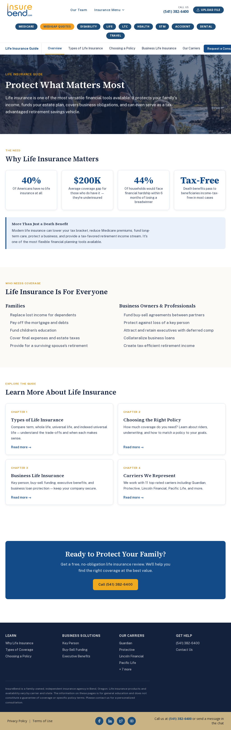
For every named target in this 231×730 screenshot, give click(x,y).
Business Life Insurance (159, 48)
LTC (125, 26)
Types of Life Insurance (85, 48)
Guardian (125, 643)
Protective (127, 649)
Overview (55, 48)
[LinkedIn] (110, 721)
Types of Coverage (19, 649)
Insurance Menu (107, 10)
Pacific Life (127, 663)
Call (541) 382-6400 (115, 584)
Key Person (70, 643)
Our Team (78, 10)
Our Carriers (191, 48)
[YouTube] (132, 721)
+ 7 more (125, 669)
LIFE (109, 26)
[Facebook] (99, 721)
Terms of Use (42, 721)
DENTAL (206, 26)
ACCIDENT (183, 26)
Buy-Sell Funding (75, 649)
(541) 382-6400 (176, 11)
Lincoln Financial (131, 656)
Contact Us (184, 649)
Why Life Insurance (19, 643)
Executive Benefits (76, 656)
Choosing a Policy (122, 48)
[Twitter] (121, 721)
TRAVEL (115, 35)
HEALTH (143, 26)
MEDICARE (26, 26)
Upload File (210, 10)
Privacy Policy (17, 721)
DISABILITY (88, 26)
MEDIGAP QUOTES (57, 26)
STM (162, 26)
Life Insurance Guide (22, 48)
